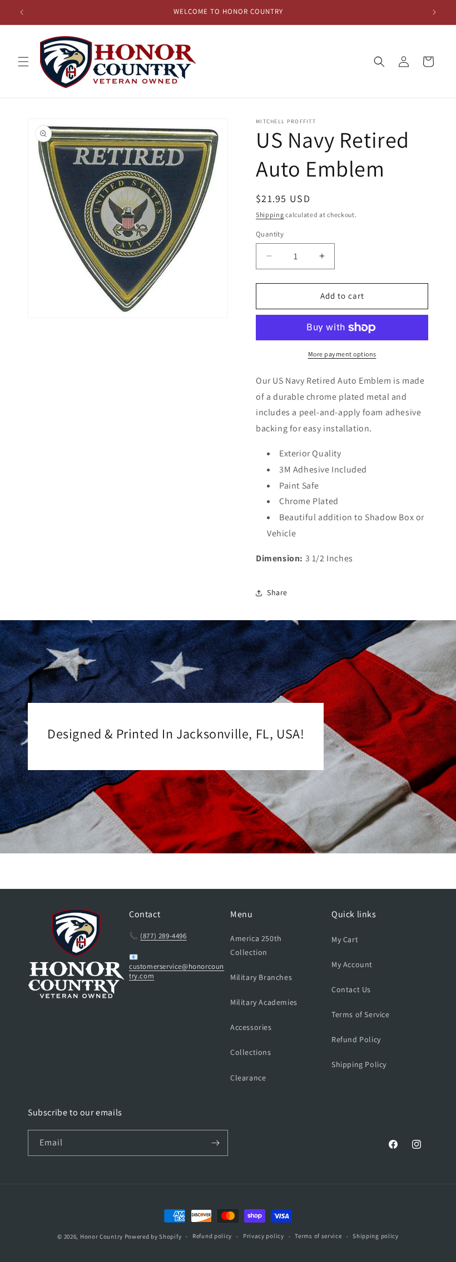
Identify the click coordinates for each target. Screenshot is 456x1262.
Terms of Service (360, 1014)
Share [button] (277, 592)
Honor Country (101, 1236)
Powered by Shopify (153, 1236)
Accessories (251, 1027)
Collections (250, 1052)
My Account (352, 964)
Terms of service (318, 1236)
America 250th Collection (256, 945)
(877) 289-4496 (163, 936)
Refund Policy (356, 1039)
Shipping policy (376, 1236)
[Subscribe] (215, 1143)
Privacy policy (263, 1236)
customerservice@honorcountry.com (176, 971)
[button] (23, 61)
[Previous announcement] (21, 12)
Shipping (270, 214)
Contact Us (351, 989)
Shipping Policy (358, 1064)
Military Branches (261, 977)
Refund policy (212, 1236)
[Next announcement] (434, 12)
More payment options (342, 354)
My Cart (344, 939)
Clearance (248, 1078)
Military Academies (264, 1002)
